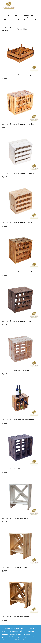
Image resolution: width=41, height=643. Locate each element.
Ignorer (32, 640)
